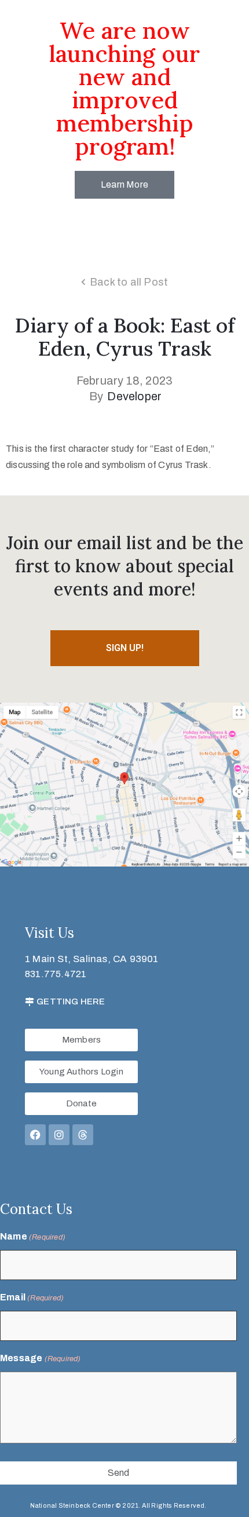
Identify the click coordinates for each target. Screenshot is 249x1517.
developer (134, 396)
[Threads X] (82, 1134)
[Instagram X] (59, 1134)
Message (40, 1358)
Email (32, 1297)
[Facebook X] (35, 1134)
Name (32, 1236)
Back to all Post (129, 282)
